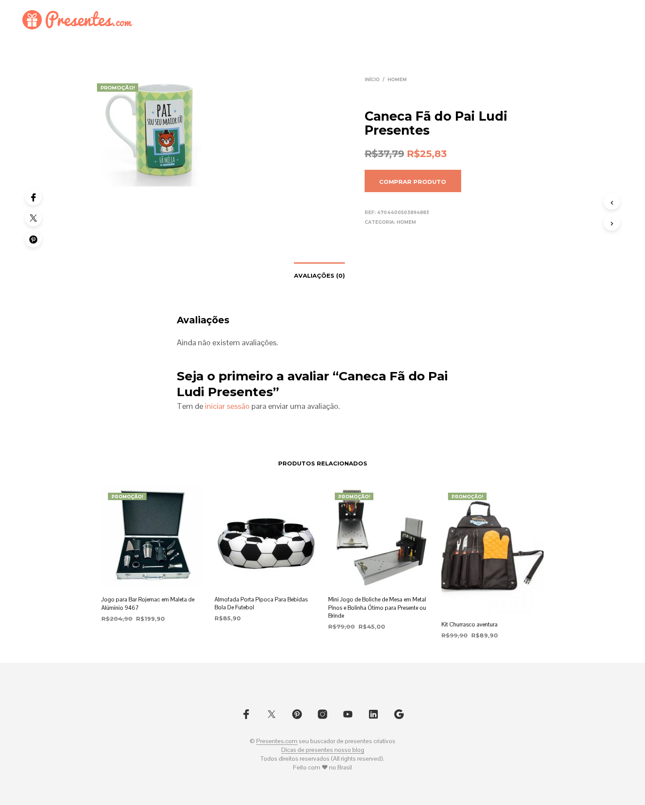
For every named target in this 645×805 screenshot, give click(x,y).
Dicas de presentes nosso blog (322, 750)
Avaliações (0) (319, 275)
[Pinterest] (33, 239)
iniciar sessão (227, 406)
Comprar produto (412, 181)
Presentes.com (276, 741)
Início (372, 79)
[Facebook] (33, 197)
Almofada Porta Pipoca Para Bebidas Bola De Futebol (261, 603)
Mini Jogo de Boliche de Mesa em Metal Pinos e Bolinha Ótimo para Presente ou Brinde (377, 607)
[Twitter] (33, 218)
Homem (397, 79)
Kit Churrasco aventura (469, 624)
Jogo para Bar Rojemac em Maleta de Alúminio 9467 (147, 603)
